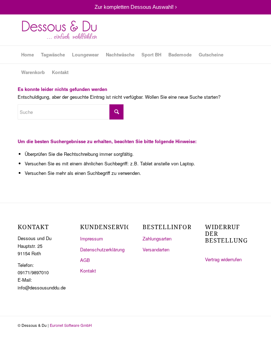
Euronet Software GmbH (71, 325)
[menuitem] (27, 54)
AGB (85, 260)
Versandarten (156, 249)
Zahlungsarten (157, 238)
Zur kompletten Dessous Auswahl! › (136, 7)
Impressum (91, 238)
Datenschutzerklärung (102, 249)
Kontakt (88, 270)
